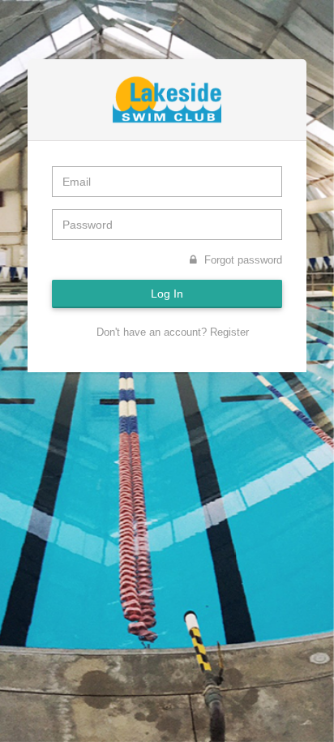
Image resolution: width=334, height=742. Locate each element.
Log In (167, 293)
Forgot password (241, 260)
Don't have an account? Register (171, 332)
